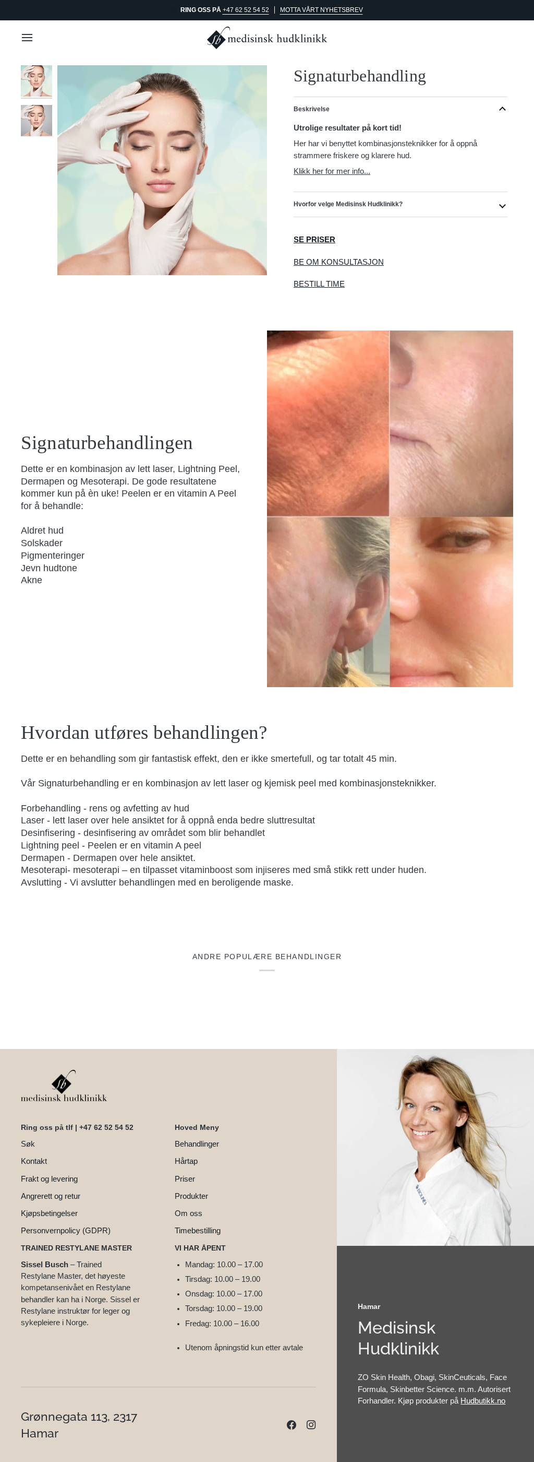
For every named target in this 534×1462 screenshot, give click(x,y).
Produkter (191, 1196)
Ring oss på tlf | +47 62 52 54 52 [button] (77, 1127)
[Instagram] (311, 1425)
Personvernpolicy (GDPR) (66, 1231)
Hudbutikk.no (482, 1401)
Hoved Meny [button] (197, 1127)
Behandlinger (197, 1144)
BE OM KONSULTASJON (339, 262)
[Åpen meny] (36, 37)
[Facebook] (291, 1425)
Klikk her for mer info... (332, 171)
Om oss (188, 1213)
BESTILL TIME (319, 284)
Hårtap (186, 1161)
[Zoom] (162, 170)
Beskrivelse (312, 109)
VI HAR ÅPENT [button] (200, 1248)
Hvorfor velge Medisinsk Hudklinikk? (348, 204)
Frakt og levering (49, 1179)
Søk (28, 1144)
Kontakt (34, 1161)
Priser (185, 1179)
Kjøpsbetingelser (49, 1213)
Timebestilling (198, 1231)
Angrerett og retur (50, 1196)
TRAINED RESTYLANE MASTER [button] (76, 1248)
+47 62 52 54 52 (246, 10)
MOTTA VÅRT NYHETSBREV (321, 10)
